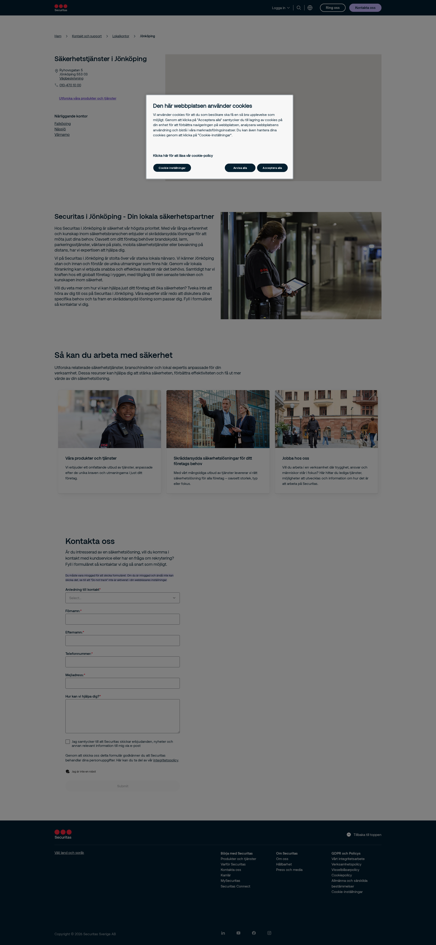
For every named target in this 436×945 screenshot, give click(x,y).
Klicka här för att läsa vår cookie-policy (183, 155)
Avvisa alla (240, 167)
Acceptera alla (272, 167)
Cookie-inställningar (172, 167)
